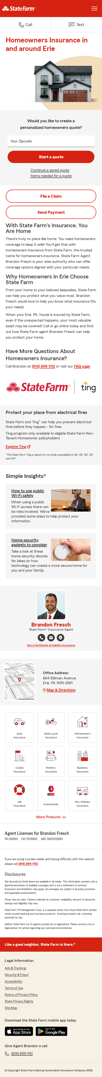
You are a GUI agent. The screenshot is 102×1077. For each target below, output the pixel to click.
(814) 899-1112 (43, 366)
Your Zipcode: (21, 141)
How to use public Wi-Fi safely (27, 493)
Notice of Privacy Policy (21, 994)
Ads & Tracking (15, 968)
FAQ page (82, 366)
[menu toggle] (94, 8)
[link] (25, 8)
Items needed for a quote (51, 176)
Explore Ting (16, 447)
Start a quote (51, 157)
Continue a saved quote (50, 170)
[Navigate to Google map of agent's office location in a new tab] (60, 637)
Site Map (11, 1008)
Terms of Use (14, 988)
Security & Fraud (16, 975)
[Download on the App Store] (19, 1031)
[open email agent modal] (51, 638)
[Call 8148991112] (41, 637)
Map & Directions (61, 690)
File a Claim (51, 196)
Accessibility (13, 981)
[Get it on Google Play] (51, 1031)
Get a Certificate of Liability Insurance (51, 645)
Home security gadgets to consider (29, 542)
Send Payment (51, 212)
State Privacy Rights (19, 1001)
